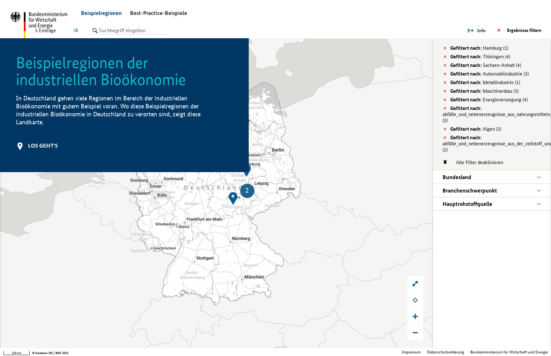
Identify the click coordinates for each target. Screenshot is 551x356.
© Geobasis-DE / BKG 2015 (50, 353)
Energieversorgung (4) (489, 100)
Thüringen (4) (480, 57)
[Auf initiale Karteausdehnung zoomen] (415, 284)
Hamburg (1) (479, 48)
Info (481, 30)
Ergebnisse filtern (524, 30)
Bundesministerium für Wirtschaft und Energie (509, 352)
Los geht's (43, 145)
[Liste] (77, 30)
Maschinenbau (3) (484, 91)
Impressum (411, 352)
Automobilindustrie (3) (489, 74)
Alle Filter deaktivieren (476, 162)
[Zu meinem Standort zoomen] (415, 300)
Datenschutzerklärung (445, 352)
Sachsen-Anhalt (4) (485, 65)
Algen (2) (475, 129)
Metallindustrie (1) (485, 82)
